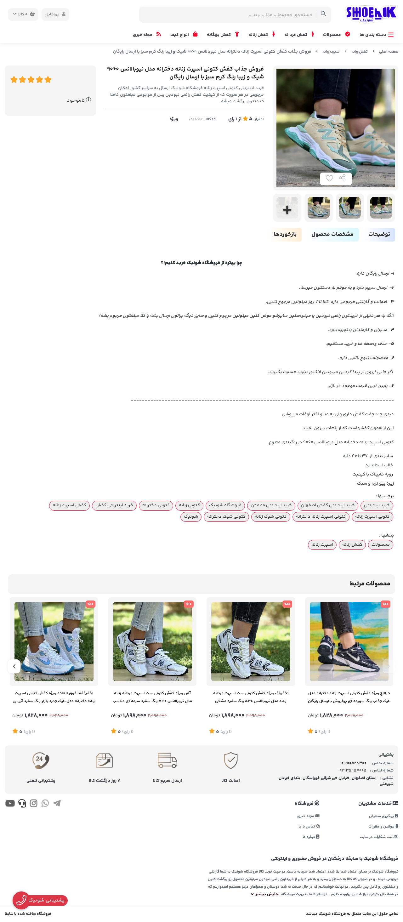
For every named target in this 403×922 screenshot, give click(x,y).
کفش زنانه (258, 34)
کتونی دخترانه (156, 505)
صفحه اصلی (388, 52)
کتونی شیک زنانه (271, 516)
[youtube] (10, 805)
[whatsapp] (45, 805)
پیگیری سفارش (382, 816)
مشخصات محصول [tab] (332, 234)
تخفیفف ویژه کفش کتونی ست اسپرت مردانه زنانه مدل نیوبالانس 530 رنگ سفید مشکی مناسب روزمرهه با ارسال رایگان (250, 698)
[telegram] (57, 805)
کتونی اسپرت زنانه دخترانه (321, 516)
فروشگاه (305, 804)
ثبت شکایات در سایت (377, 837)
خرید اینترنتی (377, 505)
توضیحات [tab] (379, 234)
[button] (389, 666)
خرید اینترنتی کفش (114, 505)
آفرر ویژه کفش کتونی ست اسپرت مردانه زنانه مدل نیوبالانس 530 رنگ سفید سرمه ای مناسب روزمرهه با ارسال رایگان (152, 698)
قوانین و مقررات (381, 826)
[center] (323, 14)
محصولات (332, 34)
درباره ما (309, 837)
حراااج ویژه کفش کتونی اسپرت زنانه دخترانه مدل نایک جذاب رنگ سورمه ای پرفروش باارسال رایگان (349, 697)
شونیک (191, 516)
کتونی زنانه (189, 505)
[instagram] (33, 805)
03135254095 (352, 770)
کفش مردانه (296, 34)
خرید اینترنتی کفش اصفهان (328, 505)
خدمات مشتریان (375, 804)
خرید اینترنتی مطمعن (271, 505)
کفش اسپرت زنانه (69, 505)
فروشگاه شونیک (225, 505)
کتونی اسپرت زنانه (372, 516)
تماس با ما (307, 826)
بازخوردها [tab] (285, 234)
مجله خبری (143, 34)
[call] (21, 805)
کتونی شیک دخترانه (226, 516)
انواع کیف (180, 34)
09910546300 (353, 763)
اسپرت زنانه (331, 52)
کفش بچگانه (219, 34)
